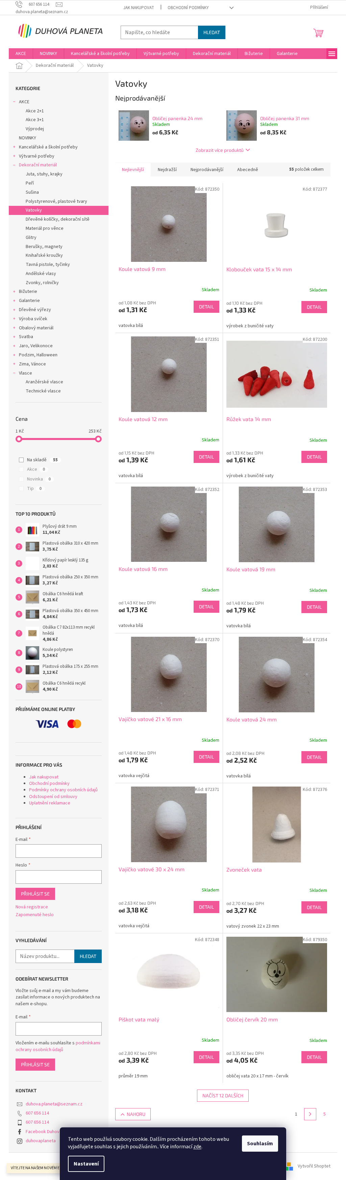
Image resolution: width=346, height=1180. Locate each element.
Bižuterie (28, 291)
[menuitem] (21, 53)
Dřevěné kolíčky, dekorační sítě (58, 219)
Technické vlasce (43, 391)
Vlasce (25, 373)
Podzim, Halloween (38, 355)
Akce (36, 469)
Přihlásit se (35, 894)
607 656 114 (37, 1113)
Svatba (26, 336)
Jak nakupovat (138, 8)
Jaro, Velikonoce (36, 345)
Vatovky (34, 210)
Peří (30, 183)
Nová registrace (32, 907)
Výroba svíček (33, 318)
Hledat (211, 32)
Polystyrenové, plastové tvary (56, 201)
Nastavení (86, 1164)
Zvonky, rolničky (42, 282)
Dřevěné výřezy (35, 309)
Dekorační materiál (38, 165)
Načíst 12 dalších (222, 1095)
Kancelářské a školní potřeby (48, 147)
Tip (34, 488)
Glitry (31, 237)
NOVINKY (27, 138)
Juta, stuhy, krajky (44, 174)
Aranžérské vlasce (44, 382)
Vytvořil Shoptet (314, 1166)
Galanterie (29, 300)
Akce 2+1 (35, 111)
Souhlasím (260, 1143)
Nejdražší (167, 169)
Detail (206, 306)
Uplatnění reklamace (49, 803)
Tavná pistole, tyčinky (48, 264)
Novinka (39, 479)
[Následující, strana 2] (310, 1114)
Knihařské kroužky (44, 255)
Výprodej (35, 129)
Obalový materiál (36, 328)
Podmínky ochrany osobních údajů (63, 790)
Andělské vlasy (41, 273)
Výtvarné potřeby (36, 156)
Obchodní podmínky (188, 8)
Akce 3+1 (35, 119)
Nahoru (136, 1114)
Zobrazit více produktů (220, 150)
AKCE (24, 102)
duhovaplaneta (41, 1140)
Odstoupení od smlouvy (53, 796)
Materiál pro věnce (45, 228)
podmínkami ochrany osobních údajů (58, 1046)
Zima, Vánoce (32, 364)
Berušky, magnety (44, 246)
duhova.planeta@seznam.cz (54, 1104)
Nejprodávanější (207, 169)
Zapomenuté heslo (35, 915)
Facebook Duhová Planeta (52, 1131)
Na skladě (42, 460)
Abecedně (247, 169)
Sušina (32, 192)
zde (197, 1146)
